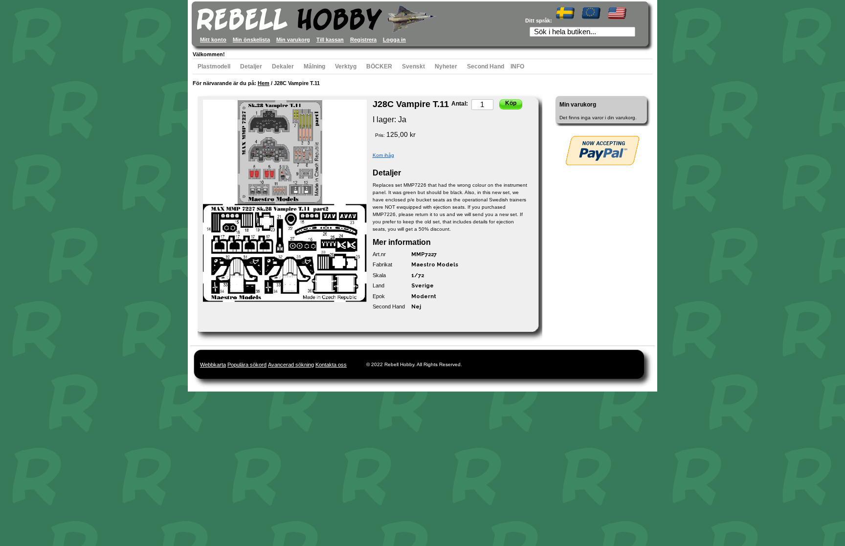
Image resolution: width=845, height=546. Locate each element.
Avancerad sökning (291, 365)
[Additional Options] (602, 150)
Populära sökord (247, 365)
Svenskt (413, 66)
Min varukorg (293, 40)
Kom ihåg (383, 155)
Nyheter (446, 66)
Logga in (394, 40)
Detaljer (251, 66)
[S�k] (631, 33)
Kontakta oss (331, 365)
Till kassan (330, 40)
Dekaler (283, 66)
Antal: (459, 103)
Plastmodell (214, 66)
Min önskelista (251, 40)
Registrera (363, 40)
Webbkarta (213, 365)
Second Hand (485, 66)
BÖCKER (379, 66)
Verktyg (345, 66)
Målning (314, 66)
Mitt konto (213, 40)
